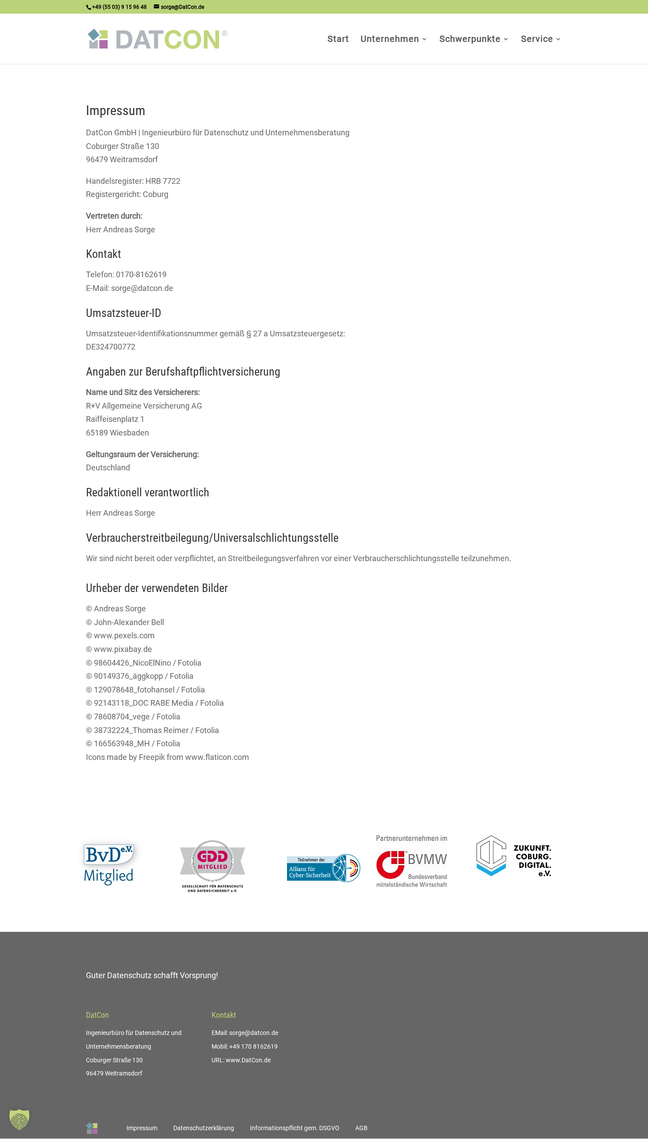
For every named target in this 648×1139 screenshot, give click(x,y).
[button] (19, 1119)
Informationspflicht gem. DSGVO (294, 1128)
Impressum (142, 1128)
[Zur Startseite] (91, 1128)
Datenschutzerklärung (203, 1128)
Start (338, 40)
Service (537, 40)
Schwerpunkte (470, 40)
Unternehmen (390, 40)
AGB (361, 1128)
